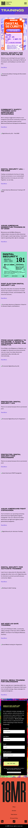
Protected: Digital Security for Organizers (11, 456)
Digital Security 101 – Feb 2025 (12, 170)
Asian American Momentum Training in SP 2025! (13, 227)
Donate (14, 810)
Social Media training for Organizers (13, 681)
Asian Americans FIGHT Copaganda (13, 509)
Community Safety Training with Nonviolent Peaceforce (11, 112)
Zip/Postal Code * (7, 752)
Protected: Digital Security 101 (11, 402)
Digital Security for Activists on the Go (12, 53)
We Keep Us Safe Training (10, 624)
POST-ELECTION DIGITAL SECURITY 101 (12, 284)
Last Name (6, 736)
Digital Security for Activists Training (12, 568)
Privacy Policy (14, 818)
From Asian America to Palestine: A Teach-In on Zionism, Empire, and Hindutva (13, 343)
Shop (14, 806)
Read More (4, 67)
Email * (5, 744)
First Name (6, 728)
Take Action (14, 814)
